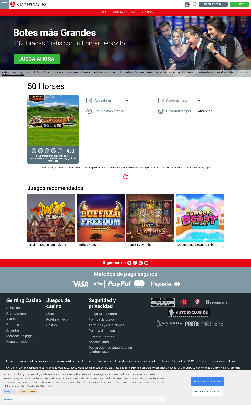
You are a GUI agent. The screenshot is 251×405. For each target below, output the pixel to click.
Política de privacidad (105, 331)
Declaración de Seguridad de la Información (110, 350)
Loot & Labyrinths (139, 244)
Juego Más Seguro (103, 314)
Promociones (16, 313)
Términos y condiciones (106, 325)
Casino (147, 12)
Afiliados (12, 330)
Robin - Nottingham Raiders (47, 244)
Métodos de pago (19, 336)
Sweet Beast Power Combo (195, 244)
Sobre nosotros (17, 308)
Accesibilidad (99, 342)
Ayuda (11, 319)
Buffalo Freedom (89, 244)
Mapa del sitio (17, 342)
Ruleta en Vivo (124, 12)
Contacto (13, 325)
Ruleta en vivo (57, 319)
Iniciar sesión (213, 4)
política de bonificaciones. (13, 74)
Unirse (239, 4)
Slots (102, 12)
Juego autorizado (102, 336)
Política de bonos (102, 319)
